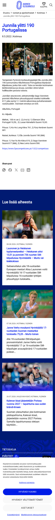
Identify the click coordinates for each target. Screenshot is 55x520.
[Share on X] (16, 170)
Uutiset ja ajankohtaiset (23, 13)
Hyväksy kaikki (27, 491)
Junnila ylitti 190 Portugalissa (16, 16)
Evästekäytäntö (13, 515)
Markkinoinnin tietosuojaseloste (33, 515)
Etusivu (6, 13)
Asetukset (27, 508)
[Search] (51, 5)
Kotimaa (41, 13)
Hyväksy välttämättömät (27, 500)
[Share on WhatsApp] (4, 170)
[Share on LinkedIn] (28, 170)
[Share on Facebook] (10, 170)
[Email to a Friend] (22, 170)
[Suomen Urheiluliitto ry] (25, 5)
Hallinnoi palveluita (26, 483)
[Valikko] (4, 5)
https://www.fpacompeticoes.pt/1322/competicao (25, 148)
